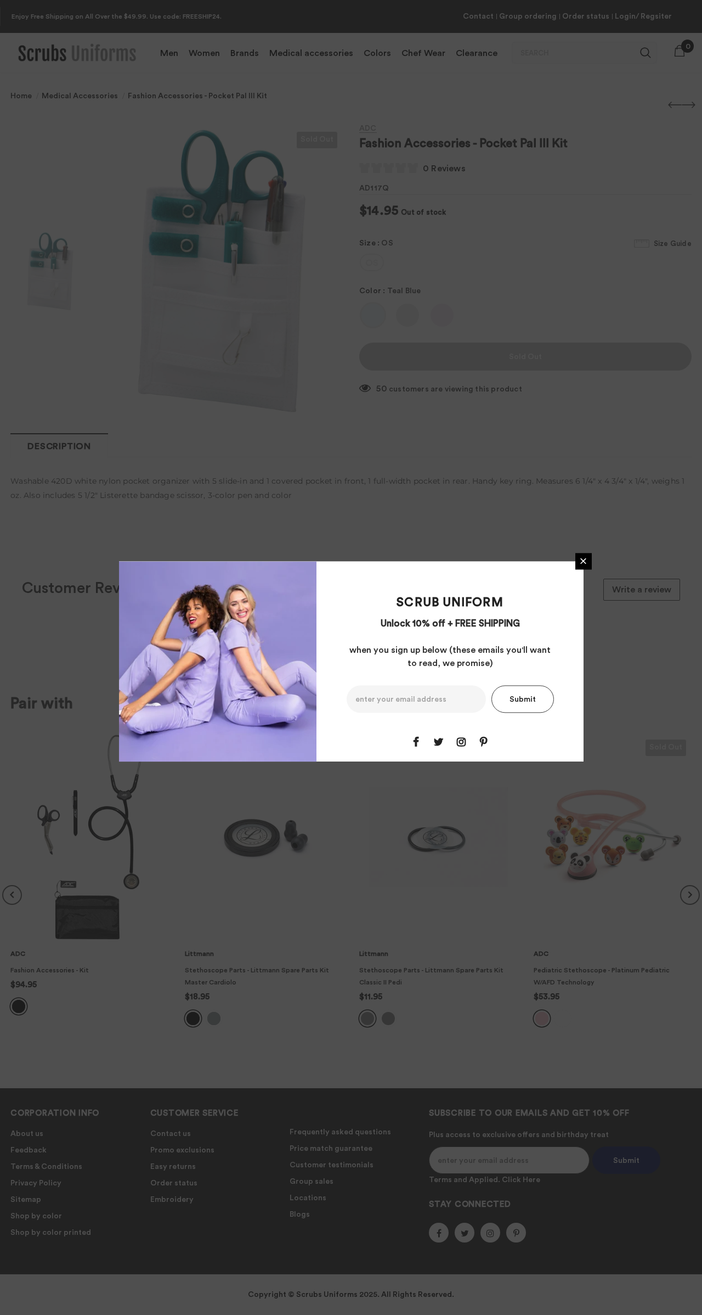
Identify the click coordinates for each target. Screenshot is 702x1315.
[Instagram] (461, 742)
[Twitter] (439, 742)
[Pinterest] (483, 742)
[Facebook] (416, 742)
